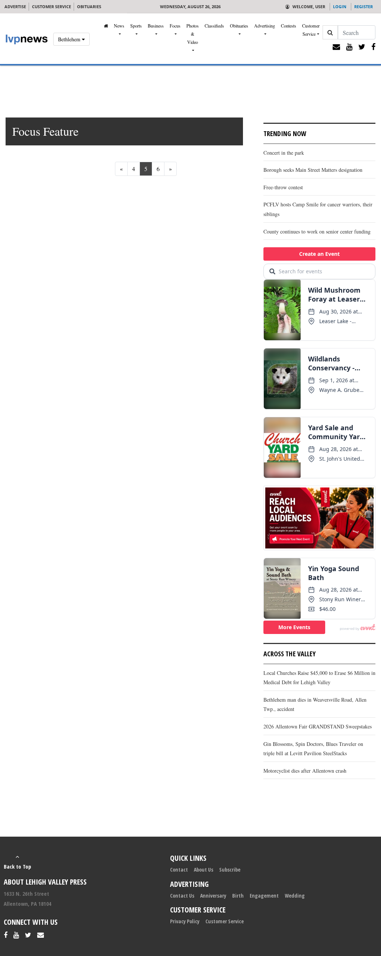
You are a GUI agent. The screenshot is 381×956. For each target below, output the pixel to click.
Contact (179, 869)
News (119, 26)
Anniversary (213, 895)
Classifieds (214, 26)
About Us (203, 869)
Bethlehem (70, 39)
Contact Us (182, 895)
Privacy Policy (184, 921)
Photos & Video (192, 34)
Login (339, 6)
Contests (288, 26)
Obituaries (239, 26)
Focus (175, 26)
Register (363, 6)
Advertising (264, 26)
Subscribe (229, 869)
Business (156, 26)
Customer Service (311, 30)
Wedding (295, 895)
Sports (136, 26)
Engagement (264, 895)
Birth (238, 895)
